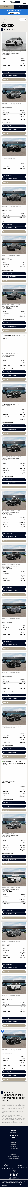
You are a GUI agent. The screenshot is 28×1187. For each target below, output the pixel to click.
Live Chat (6, 79)
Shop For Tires (13, 1162)
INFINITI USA (13, 1132)
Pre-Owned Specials (13, 1148)
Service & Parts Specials (13, 1156)
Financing (13, 1130)
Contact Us (5, 1181)
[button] (2, 1031)
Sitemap (13, 1137)
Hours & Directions (13, 1128)
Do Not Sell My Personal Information (14, 1182)
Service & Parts (13, 1152)
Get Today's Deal (7, 72)
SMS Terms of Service (13, 1135)
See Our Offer (14, 13)
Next (13, 29)
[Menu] (24, 3)
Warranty (13, 1160)
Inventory (13, 1140)
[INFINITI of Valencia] (7, 1)
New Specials (13, 1146)
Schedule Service (13, 1154)
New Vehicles (13, 1142)
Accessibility (11, 1181)
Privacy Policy (18, 1181)
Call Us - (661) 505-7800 (10, 75)
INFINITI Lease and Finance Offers (13, 1150)
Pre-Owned (13, 1144)
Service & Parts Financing (13, 1158)
